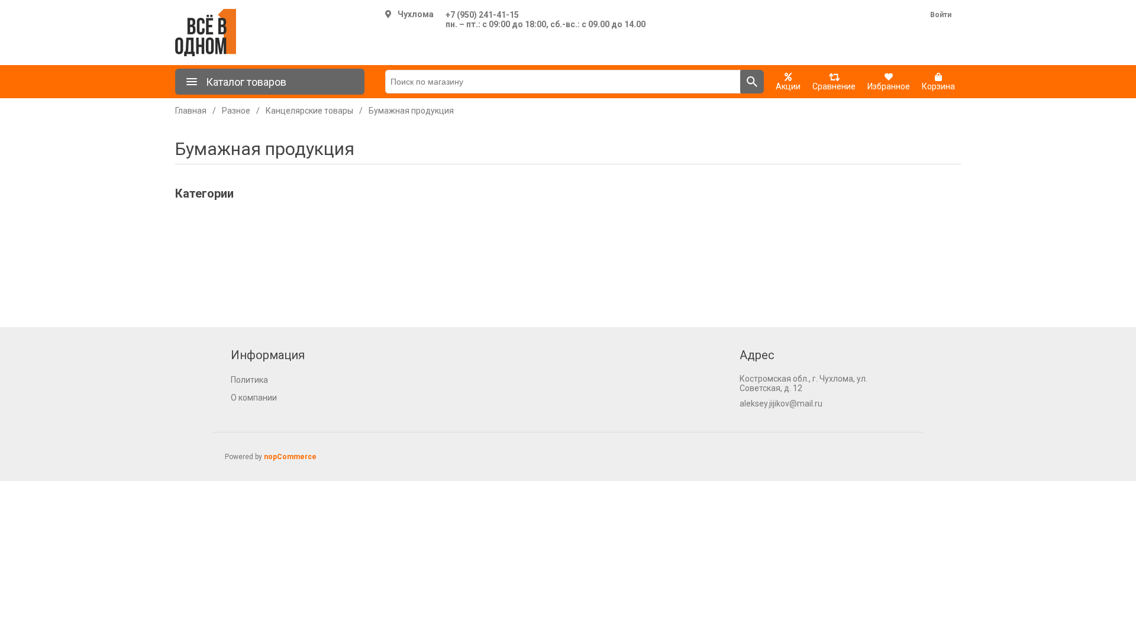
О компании (254, 397)
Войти (940, 15)
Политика (249, 380)
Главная (190, 110)
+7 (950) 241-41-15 (482, 15)
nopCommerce (290, 457)
